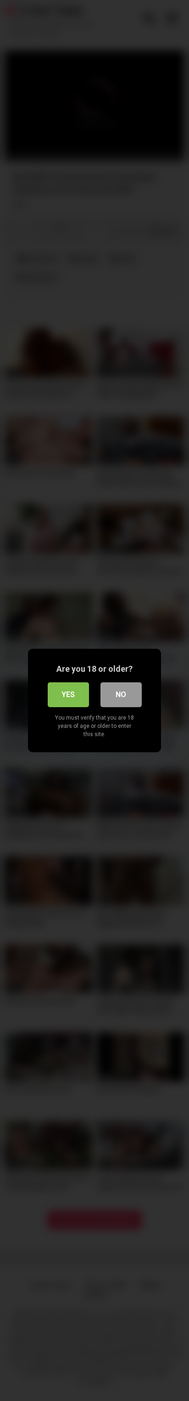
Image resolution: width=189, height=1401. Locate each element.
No (121, 694)
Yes (68, 694)
